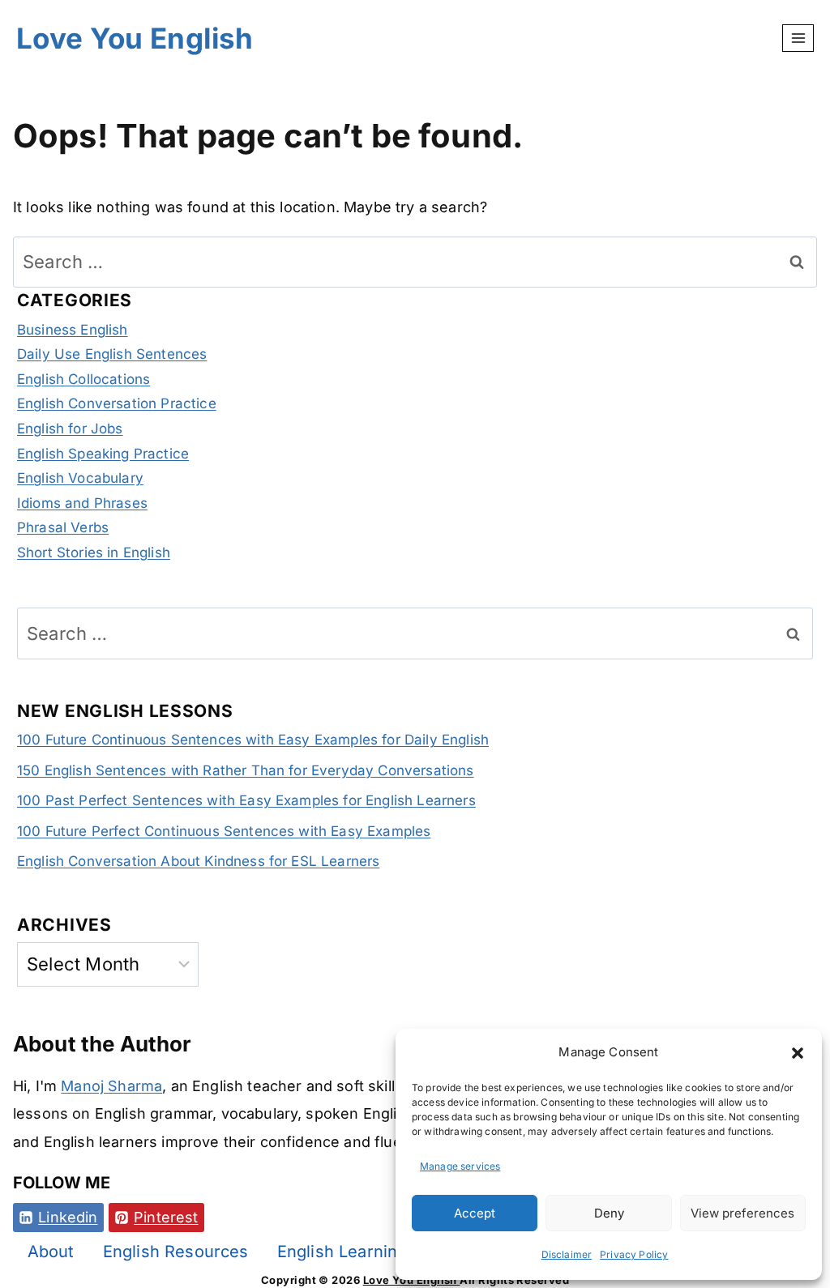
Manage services (460, 1166)
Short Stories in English (93, 552)
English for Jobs (70, 428)
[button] (797, 1053)
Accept (474, 1213)
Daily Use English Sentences (112, 354)
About (51, 1251)
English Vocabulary (80, 478)
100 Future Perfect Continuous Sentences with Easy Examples (223, 831)
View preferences (742, 1213)
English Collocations (83, 379)
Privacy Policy (634, 1254)
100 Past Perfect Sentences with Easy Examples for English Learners (246, 800)
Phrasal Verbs (63, 527)
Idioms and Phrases (82, 503)
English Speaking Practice (103, 454)
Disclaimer (567, 1254)
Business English (72, 330)
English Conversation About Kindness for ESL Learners (198, 861)
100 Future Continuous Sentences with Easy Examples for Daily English (253, 739)
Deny (609, 1213)
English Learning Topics (370, 1251)
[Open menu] (798, 37)
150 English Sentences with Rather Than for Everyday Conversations (245, 770)
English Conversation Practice (116, 403)
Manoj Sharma (111, 1085)
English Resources (176, 1251)
